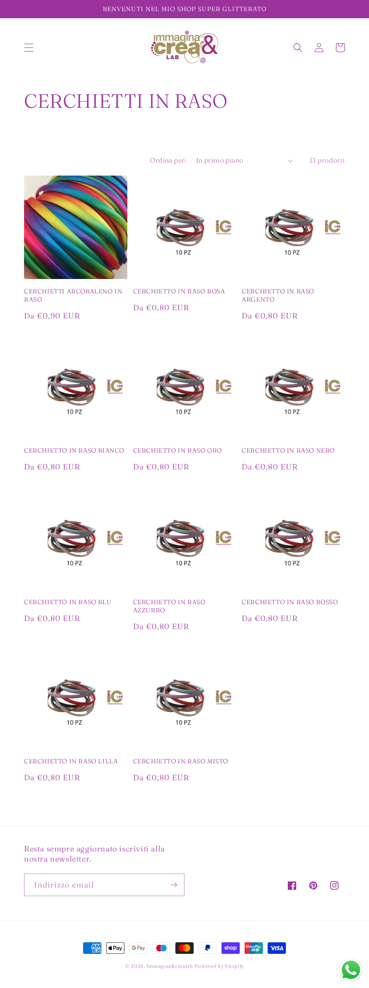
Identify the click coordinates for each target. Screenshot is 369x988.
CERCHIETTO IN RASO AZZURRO (169, 606)
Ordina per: (168, 160)
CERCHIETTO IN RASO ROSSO (290, 602)
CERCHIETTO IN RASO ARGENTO (278, 295)
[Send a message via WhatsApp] (351, 970)
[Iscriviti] (173, 885)
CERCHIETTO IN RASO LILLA (71, 761)
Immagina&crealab (170, 966)
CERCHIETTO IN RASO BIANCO (74, 450)
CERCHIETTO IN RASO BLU (67, 602)
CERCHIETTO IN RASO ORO (177, 450)
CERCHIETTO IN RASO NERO (288, 450)
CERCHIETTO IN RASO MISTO (180, 761)
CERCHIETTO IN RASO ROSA (179, 291)
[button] (28, 47)
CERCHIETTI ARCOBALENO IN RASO (73, 295)
